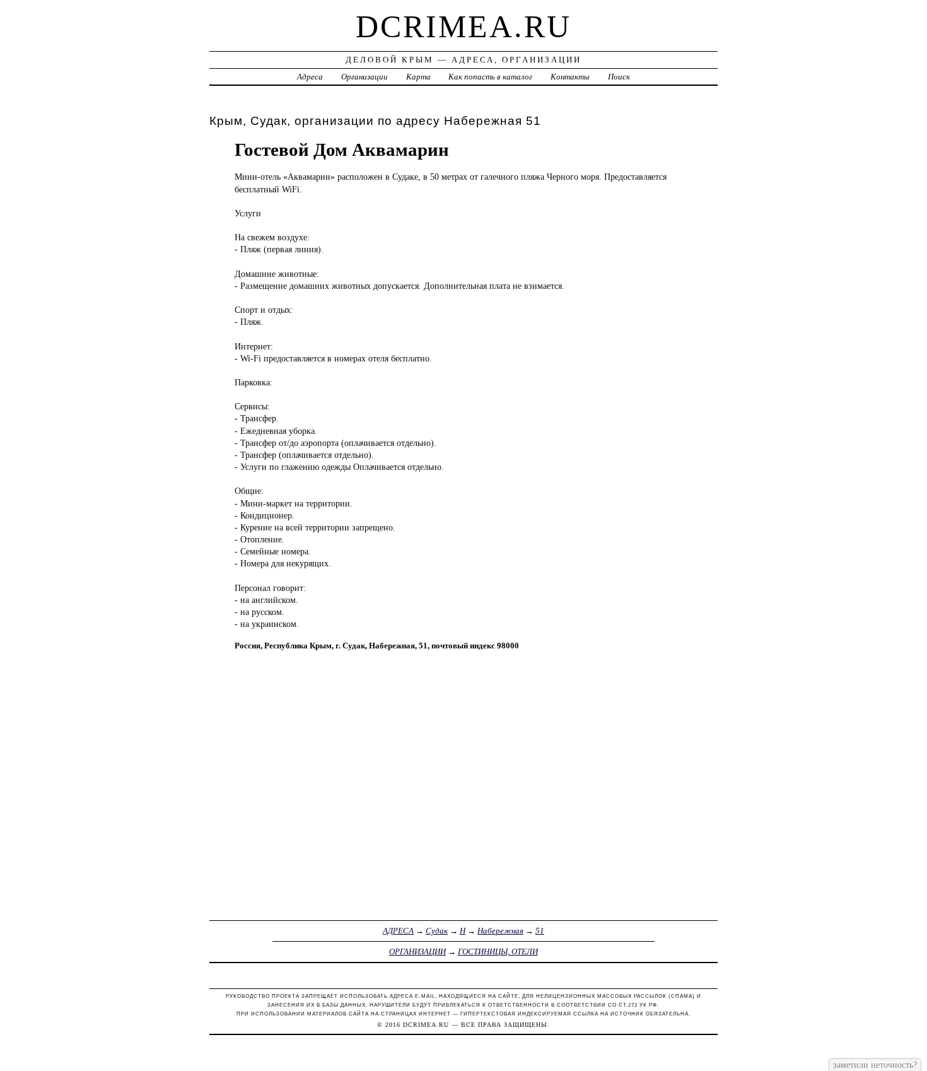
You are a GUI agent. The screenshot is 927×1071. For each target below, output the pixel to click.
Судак (437, 930)
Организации (364, 76)
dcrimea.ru (463, 26)
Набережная (500, 930)
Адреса (310, 76)
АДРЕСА (398, 930)
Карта (418, 76)
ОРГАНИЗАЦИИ (417, 951)
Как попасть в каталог (490, 76)
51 (539, 930)
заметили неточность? (875, 1065)
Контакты (570, 76)
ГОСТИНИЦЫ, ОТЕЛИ (498, 951)
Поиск (619, 76)
